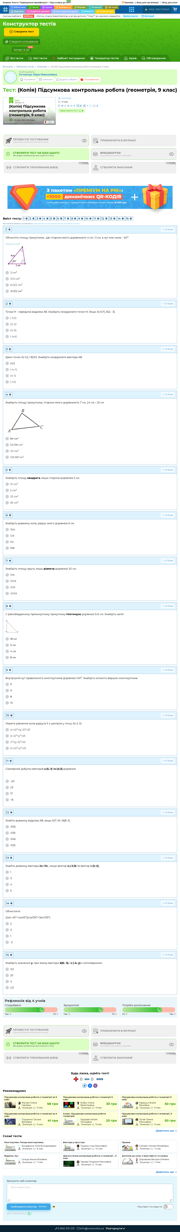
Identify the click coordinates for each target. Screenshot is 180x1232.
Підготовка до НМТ (60, 2)
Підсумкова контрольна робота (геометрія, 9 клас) (56, 223)
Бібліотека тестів (25, 66)
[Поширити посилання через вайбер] (95, 1086)
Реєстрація (162, 9)
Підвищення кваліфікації (34, 2)
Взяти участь (130, 16)
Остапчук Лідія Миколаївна (38, 74)
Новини (7, 2)
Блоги (15, 2)
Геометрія (42, 66)
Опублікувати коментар (29, 1206)
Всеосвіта (8, 66)
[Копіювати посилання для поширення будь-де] (85, 1086)
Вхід (151, 9)
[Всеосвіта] (5, 9)
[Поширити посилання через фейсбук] (90, 1086)
